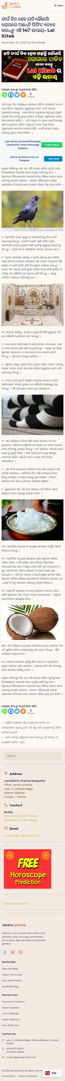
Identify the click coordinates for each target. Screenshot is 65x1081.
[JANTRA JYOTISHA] (11, 5)
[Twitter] (17, 95)
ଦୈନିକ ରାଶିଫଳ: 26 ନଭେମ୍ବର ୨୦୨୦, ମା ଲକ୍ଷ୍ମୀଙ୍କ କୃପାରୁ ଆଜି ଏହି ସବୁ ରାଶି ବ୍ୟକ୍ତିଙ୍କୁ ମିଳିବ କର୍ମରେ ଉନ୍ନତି (31, 727)
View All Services (10, 1025)
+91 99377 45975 (15, 1048)
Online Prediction (11, 1019)
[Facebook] (11, 95)
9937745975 (12, 816)
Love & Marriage (10, 1013)
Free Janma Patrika (12, 980)
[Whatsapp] (4, 95)
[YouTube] (13, 952)
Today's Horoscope (12, 974)
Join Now (53, 158)
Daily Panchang (10, 968)
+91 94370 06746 (15, 1052)
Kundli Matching (10, 986)
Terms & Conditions (27, 1076)
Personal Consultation (13, 1001)
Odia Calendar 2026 (16, 903)
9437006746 (29, 816)
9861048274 (11, 820)
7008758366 (29, 820)
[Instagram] (21, 952)
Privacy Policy (8, 1076)
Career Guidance (10, 1007)
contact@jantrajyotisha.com (21, 835)
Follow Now (52, 144)
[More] (23, 95)
